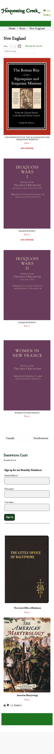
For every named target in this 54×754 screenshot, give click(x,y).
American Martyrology (27, 695)
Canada (10, 438)
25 (15, 46)
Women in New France (27, 413)
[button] (25, 23)
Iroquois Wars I (27, 231)
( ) (15, 705)
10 (11, 46)
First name (9, 488)
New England (15, 38)
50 (19, 46)
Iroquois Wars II (27, 322)
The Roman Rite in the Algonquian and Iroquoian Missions (27, 138)
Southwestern (41, 438)
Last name (9, 502)
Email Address (11, 475)
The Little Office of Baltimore (27, 608)
